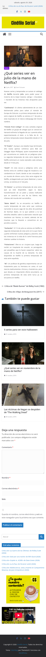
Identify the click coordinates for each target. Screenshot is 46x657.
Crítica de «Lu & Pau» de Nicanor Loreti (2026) (26, 6)
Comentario (7, 447)
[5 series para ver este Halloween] (23, 305)
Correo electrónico (10, 488)
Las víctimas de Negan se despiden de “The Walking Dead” (22, 411)
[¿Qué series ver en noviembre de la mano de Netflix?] (23, 344)
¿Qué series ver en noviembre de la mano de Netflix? (22, 370)
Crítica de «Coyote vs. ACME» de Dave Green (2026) (21, 560)
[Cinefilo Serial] (4, 34)
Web (4, 499)
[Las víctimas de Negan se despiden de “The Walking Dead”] (23, 385)
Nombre (6, 478)
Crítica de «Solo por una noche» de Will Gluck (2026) (21, 557)
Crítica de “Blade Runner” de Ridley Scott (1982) (24, 286)
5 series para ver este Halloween (21, 329)
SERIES (6, 68)
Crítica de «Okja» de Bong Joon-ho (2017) (24, 292)
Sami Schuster (20, 87)
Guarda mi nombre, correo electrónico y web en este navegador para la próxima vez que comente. (23, 516)
